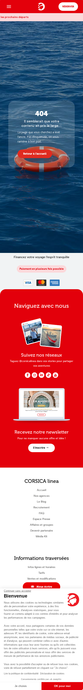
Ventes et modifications (41, 578)
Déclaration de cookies (52, 673)
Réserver (68, 6)
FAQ (41, 513)
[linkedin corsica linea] (41, 377)
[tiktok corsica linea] (48, 377)
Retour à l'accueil (35, 153)
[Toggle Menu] (9, 6)
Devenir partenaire (41, 530)
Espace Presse (41, 518)
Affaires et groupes (41, 524)
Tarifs (41, 572)
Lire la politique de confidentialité (21, 673)
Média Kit (41, 536)
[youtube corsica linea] (55, 377)
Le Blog (41, 501)
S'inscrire (39, 447)
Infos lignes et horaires (41, 567)
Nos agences (41, 495)
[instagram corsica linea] (34, 377)
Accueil (41, 490)
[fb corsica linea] (27, 377)
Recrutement (41, 507)
